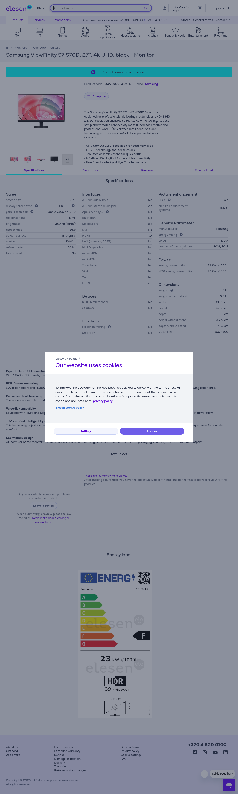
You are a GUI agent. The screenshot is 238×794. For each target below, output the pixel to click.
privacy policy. (103, 401)
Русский (74, 358)
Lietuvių (60, 358)
